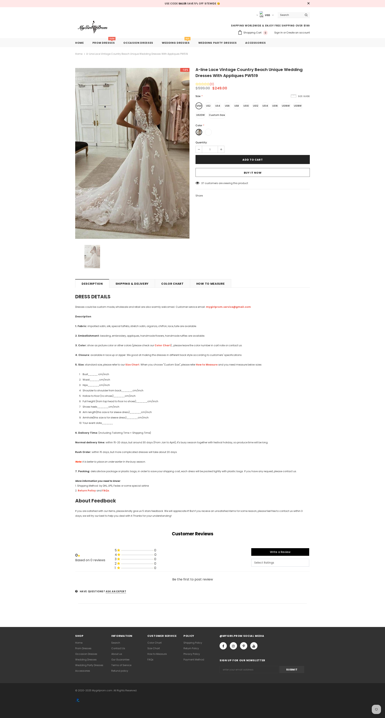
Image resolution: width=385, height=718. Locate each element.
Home (78, 54)
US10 (246, 105)
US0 (199, 105)
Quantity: (201, 142)
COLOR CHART (172, 284)
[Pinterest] (243, 645)
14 (202, 183)
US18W (298, 105)
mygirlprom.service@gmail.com (228, 307)
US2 (208, 105)
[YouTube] (253, 645)
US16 (275, 105)
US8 (236, 105)
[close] (308, 4)
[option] (132, 153)
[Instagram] (233, 645)
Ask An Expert (116, 591)
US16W (286, 105)
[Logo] (95, 27)
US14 (265, 105)
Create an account (298, 32)
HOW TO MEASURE (210, 284)
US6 (227, 105)
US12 (255, 105)
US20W (200, 115)
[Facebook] (223, 645)
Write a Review (280, 552)
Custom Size (217, 115)
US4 (217, 105)
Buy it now (253, 173)
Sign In (278, 32)
